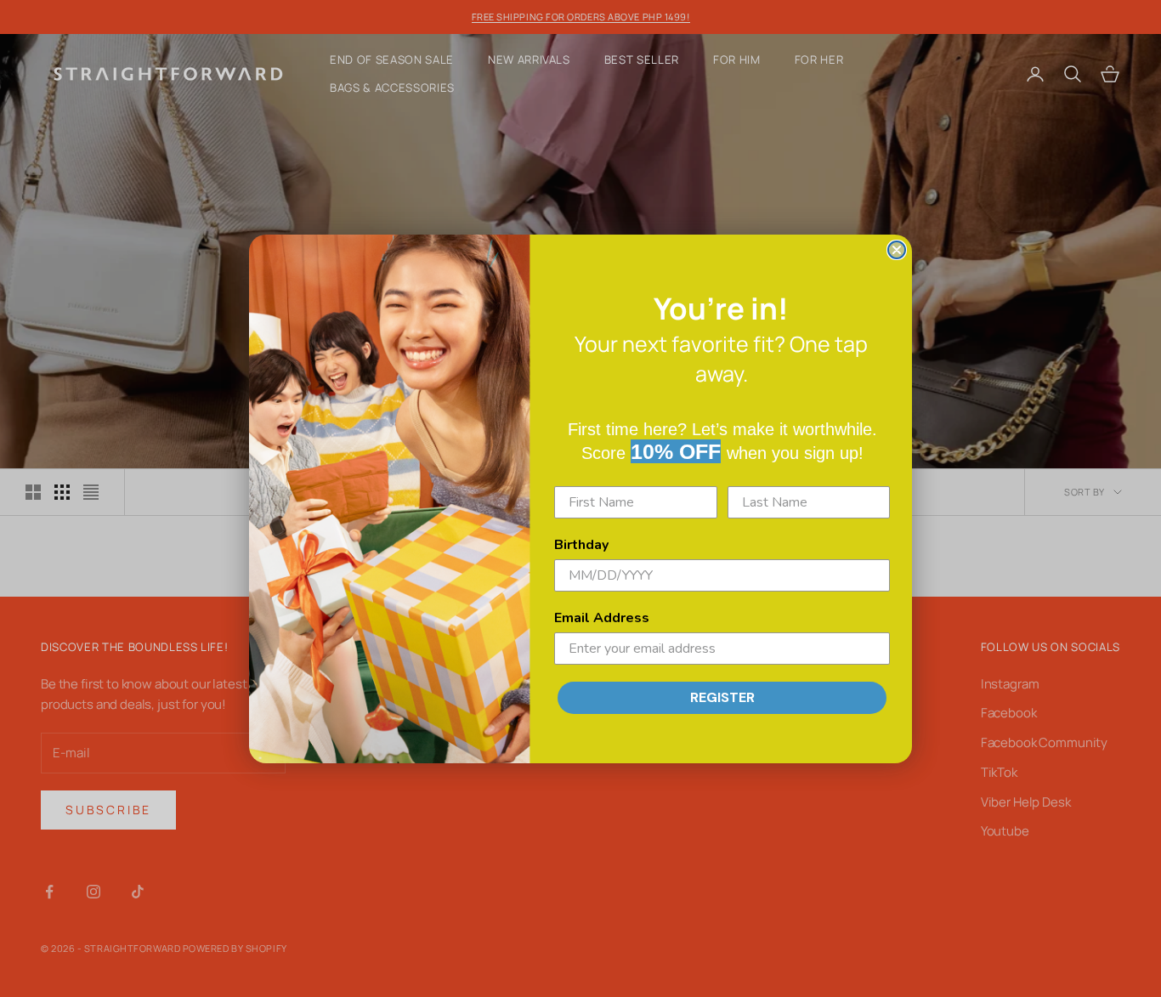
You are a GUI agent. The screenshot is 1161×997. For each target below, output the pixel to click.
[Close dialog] (896, 249)
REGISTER (722, 697)
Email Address (601, 618)
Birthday (581, 544)
